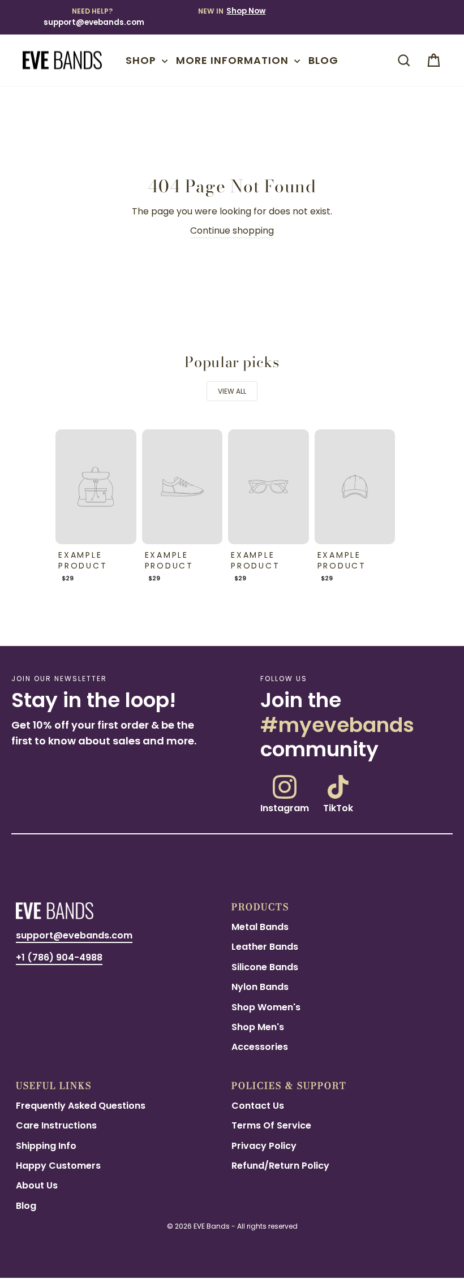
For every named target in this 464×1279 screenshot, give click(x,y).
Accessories (259, 1046)
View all (232, 391)
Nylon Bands (260, 986)
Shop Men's (257, 1026)
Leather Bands (264, 946)
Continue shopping (232, 230)
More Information (233, 60)
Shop (142, 60)
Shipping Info (46, 1145)
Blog (323, 60)
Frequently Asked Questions (80, 1105)
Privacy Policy (264, 1145)
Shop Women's (265, 1007)
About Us (37, 1185)
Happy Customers (58, 1165)
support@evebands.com (94, 22)
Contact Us (257, 1105)
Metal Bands (260, 926)
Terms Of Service (271, 1125)
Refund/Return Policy (280, 1165)
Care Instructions (56, 1125)
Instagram (284, 807)
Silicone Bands (264, 967)
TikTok (338, 807)
